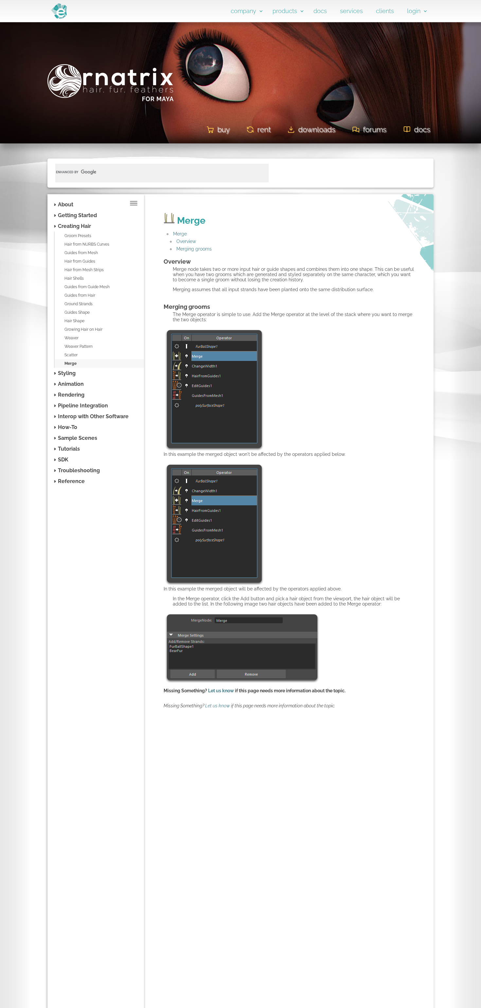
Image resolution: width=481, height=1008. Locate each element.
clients (385, 11)
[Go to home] (59, 17)
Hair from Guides (79, 261)
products (285, 11)
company (243, 11)
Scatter (71, 355)
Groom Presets (77, 235)
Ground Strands (78, 304)
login (413, 11)
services (351, 11)
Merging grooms (194, 249)
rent (264, 129)
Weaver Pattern (78, 346)
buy (223, 129)
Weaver (71, 338)
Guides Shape (77, 312)
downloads (316, 129)
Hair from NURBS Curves (86, 244)
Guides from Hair (79, 295)
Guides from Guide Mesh (87, 287)
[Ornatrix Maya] (110, 110)
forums (374, 129)
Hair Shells (74, 278)
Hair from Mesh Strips (84, 270)
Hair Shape (74, 321)
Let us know (221, 690)
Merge (70, 363)
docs (320, 11)
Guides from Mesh (81, 253)
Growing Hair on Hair (83, 329)
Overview (186, 241)
